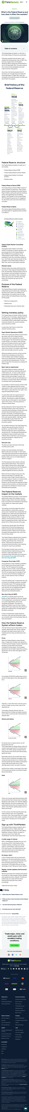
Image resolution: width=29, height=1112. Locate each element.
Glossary (3, 1020)
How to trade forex (5, 1024)
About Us (3, 1068)
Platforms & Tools (5, 1038)
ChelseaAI (3, 1049)
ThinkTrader (4, 1044)
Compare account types (20, 999)
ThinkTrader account (19, 1006)
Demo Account (18, 1001)
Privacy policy (18, 1034)
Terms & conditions (19, 1032)
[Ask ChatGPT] (8, 954)
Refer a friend (18, 1012)
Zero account (18, 1003)
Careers (17, 1022)
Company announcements (21, 1020)
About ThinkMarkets (19, 1018)
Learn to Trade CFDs (5, 1022)
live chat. (17, 965)
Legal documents (19, 1030)
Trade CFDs (4, 999)
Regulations (18, 1039)
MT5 (2, 1053)
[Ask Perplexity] (16, 954)
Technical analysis (14, 18)
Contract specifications (6, 1001)
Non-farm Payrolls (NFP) (9, 558)
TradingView (4, 1046)
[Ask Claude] (20, 954)
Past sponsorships (19, 1024)
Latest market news (5, 1003)
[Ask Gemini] (12, 954)
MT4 (2, 1051)
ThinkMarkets (21, 22)
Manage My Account (6, 1036)
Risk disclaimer (18, 1037)
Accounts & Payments (6, 1033)
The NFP (4, 596)
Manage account (19, 1008)
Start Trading (14, 945)
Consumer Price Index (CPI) (12, 556)
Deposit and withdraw (20, 1010)
